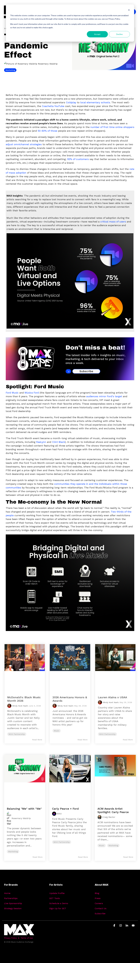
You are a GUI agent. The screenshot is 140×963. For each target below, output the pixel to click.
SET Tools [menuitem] (54, 898)
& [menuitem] (18, 938)
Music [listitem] (101, 845)
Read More (37, 740)
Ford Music (12, 392)
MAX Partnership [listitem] (61, 842)
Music (56, 731)
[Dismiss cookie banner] (129, 10)
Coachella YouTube (53, 106)
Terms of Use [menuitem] (27, 938)
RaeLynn (41, 441)
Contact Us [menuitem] (100, 908)
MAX (59, 813)
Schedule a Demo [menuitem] (58, 903)
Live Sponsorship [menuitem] (13, 903)
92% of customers (78, 159)
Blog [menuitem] (97, 893)
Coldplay (71, 102)
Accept (97, 34)
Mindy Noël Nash (20, 706)
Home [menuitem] (7, 893)
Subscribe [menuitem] (100, 913)
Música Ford (32, 392)
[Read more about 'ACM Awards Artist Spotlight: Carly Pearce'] (115, 778)
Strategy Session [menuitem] (12, 908)
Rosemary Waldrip (47, 63)
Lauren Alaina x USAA (112, 697)
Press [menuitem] (97, 898)
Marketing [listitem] (13, 851)
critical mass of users (113, 221)
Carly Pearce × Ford (65, 808)
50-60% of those (47, 130)
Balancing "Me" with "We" (24, 808)
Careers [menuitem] (99, 903)
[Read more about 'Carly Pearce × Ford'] (70, 778)
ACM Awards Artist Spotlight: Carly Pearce (113, 810)
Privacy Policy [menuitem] (10, 938)
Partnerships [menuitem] (11, 898)
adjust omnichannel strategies (24, 144)
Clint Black (58, 441)
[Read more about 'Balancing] (24, 778)
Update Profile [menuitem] (57, 893)
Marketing (10, 70)
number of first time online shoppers (112, 127)
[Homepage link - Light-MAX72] (19, 933)
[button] (114, 925)
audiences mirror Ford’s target (104, 396)
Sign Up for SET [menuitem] (57, 908)
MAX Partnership (17, 734)
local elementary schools (95, 102)
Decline (119, 34)
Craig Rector (108, 817)
